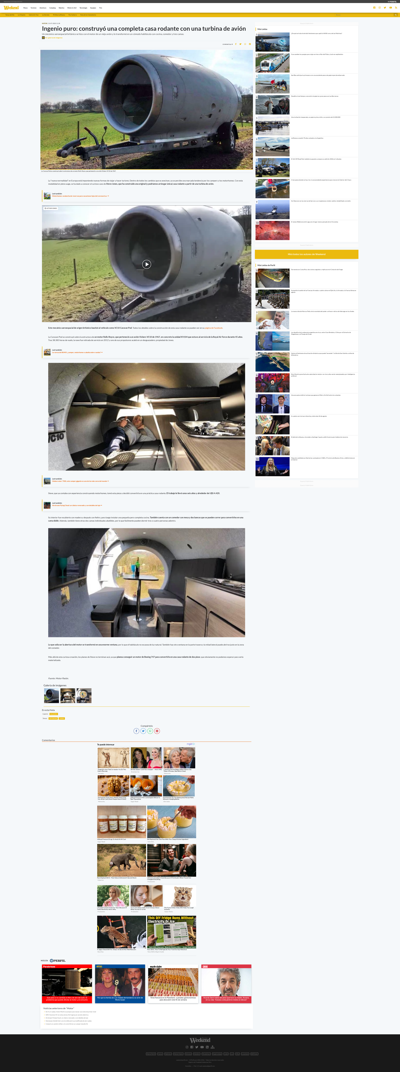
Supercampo (217, 1054)
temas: (45, 718)
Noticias (168, 1054)
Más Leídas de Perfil (266, 265)
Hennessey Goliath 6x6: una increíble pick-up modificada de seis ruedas (69, 1021)
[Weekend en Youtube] (202, 1047)
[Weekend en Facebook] (192, 1047)
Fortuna (188, 1054)
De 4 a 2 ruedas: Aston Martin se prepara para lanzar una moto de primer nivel (71, 1012)
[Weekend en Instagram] (187, 1047)
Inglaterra (53, 714)
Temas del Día (9, 15)
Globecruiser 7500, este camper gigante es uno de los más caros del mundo (79, 481)
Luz (232, 1054)
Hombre (196, 1054)
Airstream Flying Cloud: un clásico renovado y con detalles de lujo (76, 505)
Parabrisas (206, 1054)
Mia (237, 1054)
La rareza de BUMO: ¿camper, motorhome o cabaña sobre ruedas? (76, 352)
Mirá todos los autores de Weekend (307, 254)
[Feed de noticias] (207, 1047)
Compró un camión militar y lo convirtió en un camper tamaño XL (67, 1024)
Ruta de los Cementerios (88, 15)
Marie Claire (178, 1054)
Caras (160, 1054)
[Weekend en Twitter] (196, 1047)
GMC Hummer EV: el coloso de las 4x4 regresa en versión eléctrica (67, 1015)
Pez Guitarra (73, 15)
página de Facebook (213, 328)
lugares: (45, 714)
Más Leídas (262, 29)
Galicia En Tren (34, 15)
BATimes (254, 1054)
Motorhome (53, 718)
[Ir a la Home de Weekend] (200, 1040)
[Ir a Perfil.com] (392, 1)
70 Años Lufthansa (59, 15)
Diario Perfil (151, 1054)
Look (226, 1054)
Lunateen (245, 1054)
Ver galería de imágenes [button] (53, 38)
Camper (61, 718)
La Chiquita (21, 15)
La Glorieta (45, 15)
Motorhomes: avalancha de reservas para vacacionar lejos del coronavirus (79, 196)
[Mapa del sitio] (212, 1047)
